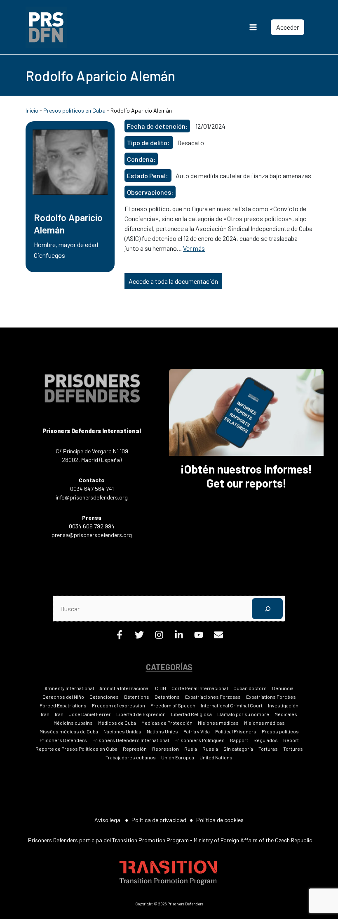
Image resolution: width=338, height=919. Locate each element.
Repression (165, 749)
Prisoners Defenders (63, 740)
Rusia (190, 749)
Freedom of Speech (172, 705)
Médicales (286, 714)
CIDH (160, 688)
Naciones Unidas (122, 731)
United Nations (216, 757)
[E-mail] (218, 636)
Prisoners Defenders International (130, 740)
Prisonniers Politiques (199, 740)
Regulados (266, 740)
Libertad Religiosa (191, 714)
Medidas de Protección (166, 723)
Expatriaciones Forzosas (213, 697)
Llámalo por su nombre (243, 714)
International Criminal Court (232, 705)
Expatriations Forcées (271, 697)
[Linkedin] (179, 636)
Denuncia (282, 688)
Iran (45, 714)
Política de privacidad (158, 819)
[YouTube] (199, 636)
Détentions (136, 697)
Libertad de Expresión (141, 714)
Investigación (283, 705)
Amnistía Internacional (124, 688)
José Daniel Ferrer (90, 714)
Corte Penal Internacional (199, 688)
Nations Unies (162, 731)
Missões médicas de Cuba (69, 731)
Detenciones (104, 697)
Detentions (167, 697)
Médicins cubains (73, 723)
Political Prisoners (235, 731)
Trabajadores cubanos (131, 757)
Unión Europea (177, 757)
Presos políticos (280, 731)
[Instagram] (159, 636)
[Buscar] (267, 608)
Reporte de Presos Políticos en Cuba (76, 749)
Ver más (194, 248)
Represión (135, 749)
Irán (59, 714)
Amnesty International (69, 688)
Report (291, 740)
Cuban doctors (250, 688)
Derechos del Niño (63, 697)
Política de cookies (220, 819)
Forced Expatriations (63, 705)
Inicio (32, 110)
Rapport (239, 740)
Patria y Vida (196, 731)
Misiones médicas (218, 723)
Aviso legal (108, 819)
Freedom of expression (118, 705)
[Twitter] (139, 636)
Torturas (268, 749)
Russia (210, 749)
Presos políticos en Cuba (74, 110)
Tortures (293, 749)
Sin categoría (238, 749)
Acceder (287, 27)
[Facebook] (119, 636)
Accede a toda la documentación (173, 281)
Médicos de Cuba (117, 723)
